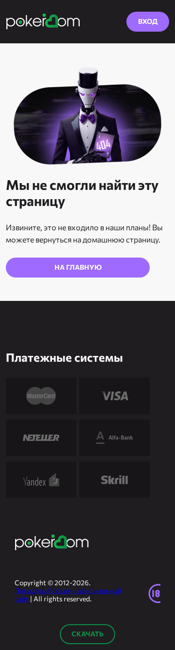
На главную (78, 267)
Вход (148, 21)
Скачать (87, 634)
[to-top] (157, 548)
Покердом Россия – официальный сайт (68, 594)
